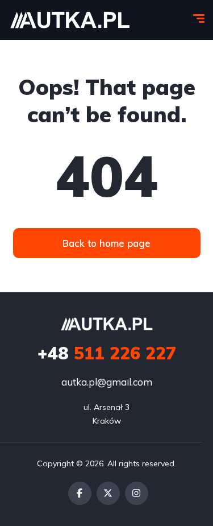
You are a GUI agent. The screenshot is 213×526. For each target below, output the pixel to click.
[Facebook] (79, 493)
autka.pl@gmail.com (106, 382)
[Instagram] (136, 493)
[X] (108, 493)
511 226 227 (106, 353)
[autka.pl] (70, 20)
